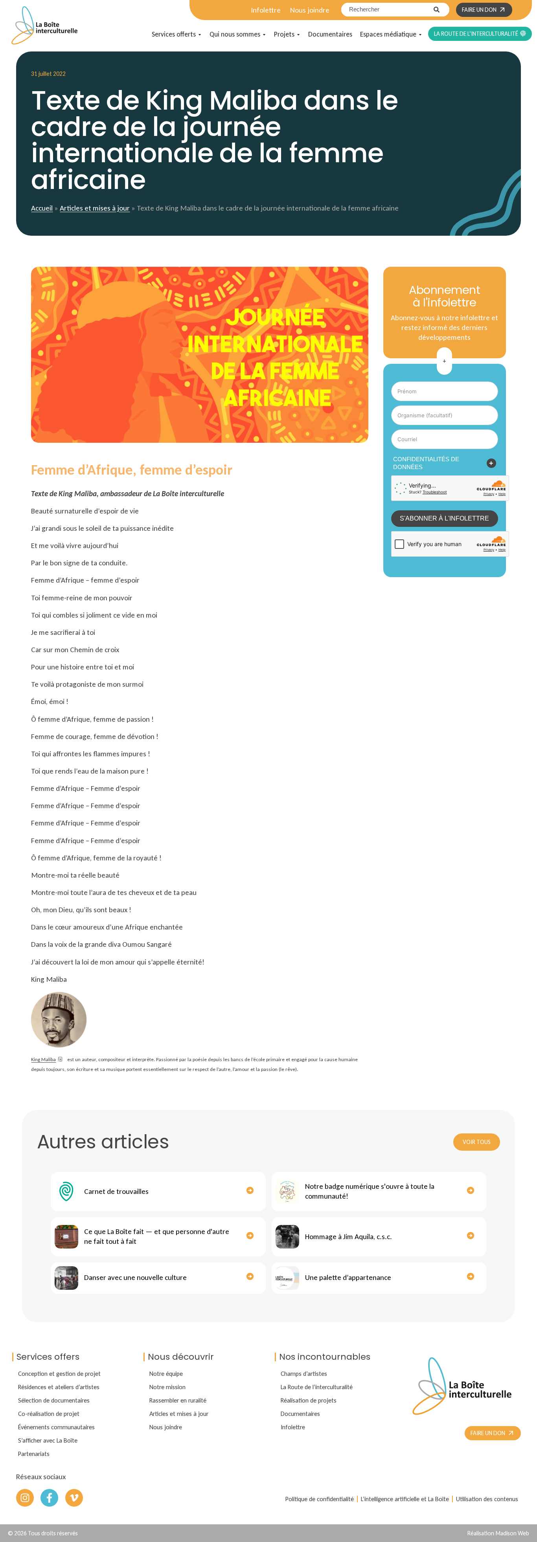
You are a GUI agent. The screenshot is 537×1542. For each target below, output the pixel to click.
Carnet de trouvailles (116, 1191)
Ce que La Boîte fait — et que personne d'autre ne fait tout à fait (156, 1236)
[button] (444, 361)
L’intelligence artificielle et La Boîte (405, 1499)
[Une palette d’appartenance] (287, 1278)
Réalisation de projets (309, 1400)
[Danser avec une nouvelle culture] (66, 1278)
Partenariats (34, 1454)
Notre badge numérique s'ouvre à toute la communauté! (369, 1191)
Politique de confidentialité (319, 1499)
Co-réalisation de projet (48, 1413)
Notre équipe (166, 1373)
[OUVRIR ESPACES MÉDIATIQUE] (420, 35)
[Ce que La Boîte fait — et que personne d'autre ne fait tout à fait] (66, 1237)
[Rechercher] (441, 10)
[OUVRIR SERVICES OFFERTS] (200, 35)
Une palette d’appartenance (348, 1277)
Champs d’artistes (304, 1373)
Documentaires (300, 1413)
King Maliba (43, 1059)
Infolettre (266, 10)
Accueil (42, 208)
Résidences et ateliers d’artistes (58, 1387)
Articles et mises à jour (95, 208)
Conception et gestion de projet (59, 1373)
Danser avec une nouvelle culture (135, 1277)
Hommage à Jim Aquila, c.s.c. (348, 1236)
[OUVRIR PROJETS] (298, 35)
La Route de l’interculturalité (317, 1387)
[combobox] (387, 10)
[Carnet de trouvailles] (66, 1191)
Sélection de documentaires (54, 1400)
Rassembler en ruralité (177, 1400)
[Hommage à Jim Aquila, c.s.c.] (287, 1237)
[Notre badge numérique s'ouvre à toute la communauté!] (287, 1191)
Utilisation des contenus (487, 1499)
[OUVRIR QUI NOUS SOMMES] (264, 35)
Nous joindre (309, 10)
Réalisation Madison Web (498, 1533)
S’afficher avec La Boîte (47, 1440)
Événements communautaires (56, 1427)
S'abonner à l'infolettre (444, 518)
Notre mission (167, 1387)
